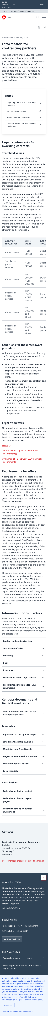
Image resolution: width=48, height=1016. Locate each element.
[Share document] (44, 27)
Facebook (10, 925)
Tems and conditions (33, 999)
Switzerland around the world (17, 958)
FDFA (10, 18)
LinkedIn (24, 930)
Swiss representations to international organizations (22, 967)
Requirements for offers (17, 111)
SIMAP (5, 445)
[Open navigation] (44, 17)
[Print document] (39, 27)
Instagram (33, 925)
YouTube (9, 930)
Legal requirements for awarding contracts (21, 103)
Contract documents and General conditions (21, 124)
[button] (43, 877)
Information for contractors (18, 117)
